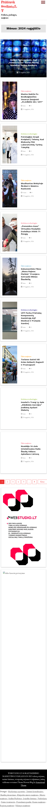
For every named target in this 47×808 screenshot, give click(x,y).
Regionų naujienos (7, 805)
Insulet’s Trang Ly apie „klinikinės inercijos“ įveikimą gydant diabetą (32, 406)
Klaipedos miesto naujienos (27, 795)
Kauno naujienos (38, 802)
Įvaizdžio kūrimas (29, 798)
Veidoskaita (42, 798)
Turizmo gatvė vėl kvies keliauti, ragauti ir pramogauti (32, 362)
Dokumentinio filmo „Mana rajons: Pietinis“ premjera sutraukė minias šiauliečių (31, 274)
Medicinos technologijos (29, 134)
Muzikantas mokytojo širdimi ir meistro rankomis (32, 186)
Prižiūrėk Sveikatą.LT (9, 6)
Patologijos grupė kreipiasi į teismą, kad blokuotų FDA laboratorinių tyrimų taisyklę (32, 142)
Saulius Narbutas (15, 798)
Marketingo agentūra (16, 791)
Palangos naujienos (23, 805)
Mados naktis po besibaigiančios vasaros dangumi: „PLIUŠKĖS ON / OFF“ (32, 98)
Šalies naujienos (26, 91)
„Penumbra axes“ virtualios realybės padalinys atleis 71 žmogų (30, 230)
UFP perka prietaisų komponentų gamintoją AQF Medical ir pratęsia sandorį (31, 318)
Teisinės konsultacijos (34, 791)
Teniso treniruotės (8, 802)
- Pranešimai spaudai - (24, 802)
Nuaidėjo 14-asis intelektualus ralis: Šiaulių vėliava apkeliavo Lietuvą (31, 450)
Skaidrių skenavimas (8, 795)
